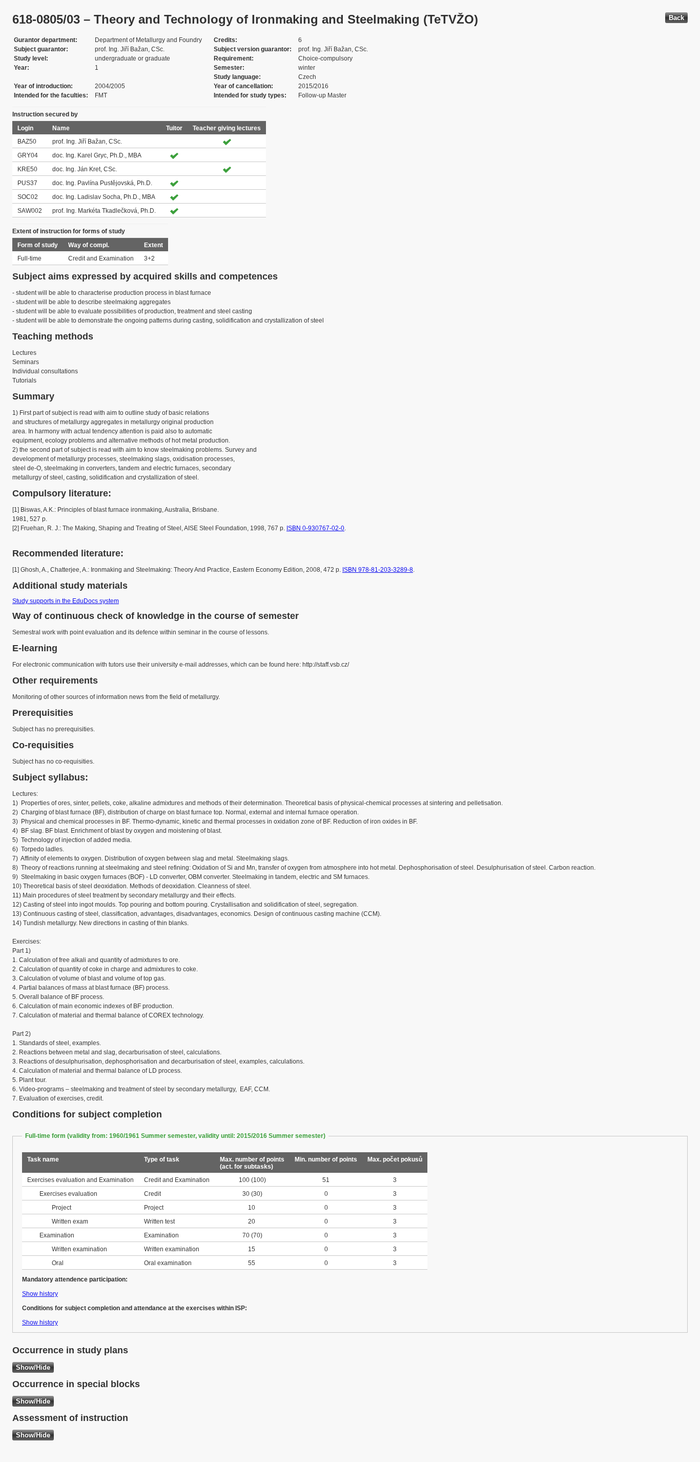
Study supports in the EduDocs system (65, 601)
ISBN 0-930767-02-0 (315, 528)
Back (676, 18)
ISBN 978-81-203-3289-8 (377, 569)
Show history (40, 1293)
